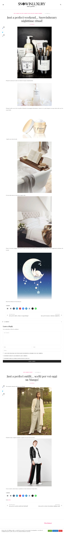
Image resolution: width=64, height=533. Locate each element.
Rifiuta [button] (60, 530)
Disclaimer (48, 523)
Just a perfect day (17, 13)
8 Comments (6, 321)
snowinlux (32, 24)
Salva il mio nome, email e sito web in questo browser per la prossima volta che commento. (24, 353)
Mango (9, 499)
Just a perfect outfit (27, 372)
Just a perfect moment (37, 13)
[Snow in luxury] (32, 4)
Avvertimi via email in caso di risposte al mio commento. (16, 355)
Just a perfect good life (27, 13)
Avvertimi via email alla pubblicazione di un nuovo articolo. (17, 358)
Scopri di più (55, 530)
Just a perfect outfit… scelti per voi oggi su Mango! (32, 378)
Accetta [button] (50, 530)
